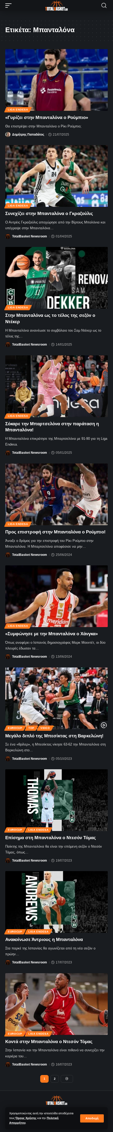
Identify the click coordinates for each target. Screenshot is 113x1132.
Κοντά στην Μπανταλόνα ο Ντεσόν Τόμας (49, 1041)
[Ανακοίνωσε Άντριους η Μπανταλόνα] (56, 902)
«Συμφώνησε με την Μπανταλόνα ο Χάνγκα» (51, 633)
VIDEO (45, 728)
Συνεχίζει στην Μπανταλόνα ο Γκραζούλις (49, 213)
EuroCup (15, 728)
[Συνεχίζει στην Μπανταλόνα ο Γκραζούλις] (56, 176)
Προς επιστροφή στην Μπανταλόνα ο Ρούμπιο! (55, 531)
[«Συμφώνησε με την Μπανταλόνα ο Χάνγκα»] (56, 596)
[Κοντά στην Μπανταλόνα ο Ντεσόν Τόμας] (56, 1004)
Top (31, 728)
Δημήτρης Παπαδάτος (28, 134)
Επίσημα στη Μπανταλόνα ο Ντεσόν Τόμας (50, 837)
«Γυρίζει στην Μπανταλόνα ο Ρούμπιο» (46, 117)
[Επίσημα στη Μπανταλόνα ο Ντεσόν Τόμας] (56, 800)
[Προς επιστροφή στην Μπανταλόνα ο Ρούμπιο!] (56, 494)
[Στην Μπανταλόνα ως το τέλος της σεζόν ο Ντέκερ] (56, 278)
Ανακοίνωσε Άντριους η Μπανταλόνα (44, 939)
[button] (92, 1118)
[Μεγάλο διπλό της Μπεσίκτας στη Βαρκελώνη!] (56, 698)
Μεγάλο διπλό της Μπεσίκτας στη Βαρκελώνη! (54, 735)
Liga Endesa (18, 109)
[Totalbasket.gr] (56, 5)
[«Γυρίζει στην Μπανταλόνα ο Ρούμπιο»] (56, 80)
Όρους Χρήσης (26, 1118)
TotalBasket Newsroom (29, 236)
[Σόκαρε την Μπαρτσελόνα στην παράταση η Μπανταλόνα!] (56, 386)
